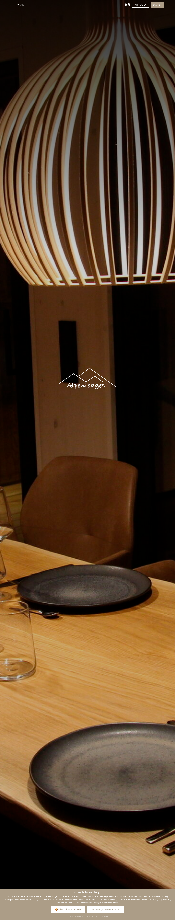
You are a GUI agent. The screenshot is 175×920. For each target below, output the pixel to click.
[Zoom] (87, 460)
